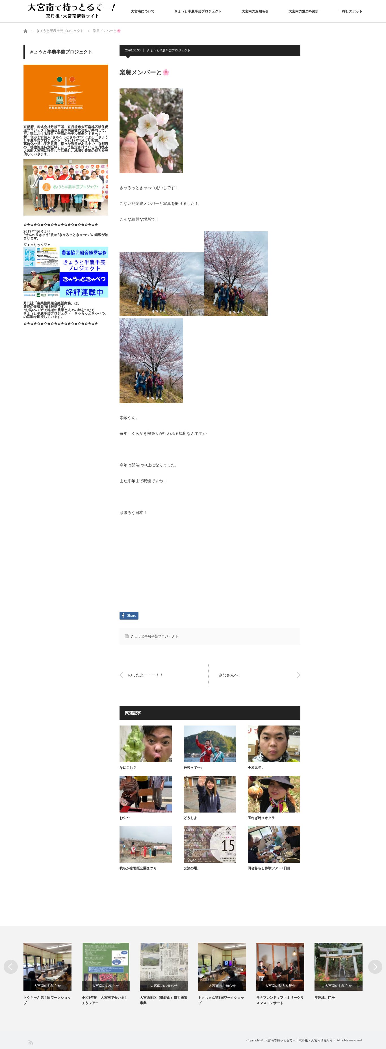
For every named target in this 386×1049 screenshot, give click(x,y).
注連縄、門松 (325, 998)
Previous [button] (11, 967)
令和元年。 (256, 768)
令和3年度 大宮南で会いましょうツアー (105, 1000)
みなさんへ (228, 675)
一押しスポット (351, 11)
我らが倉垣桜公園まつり (138, 868)
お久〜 (125, 818)
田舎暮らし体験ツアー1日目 (269, 868)
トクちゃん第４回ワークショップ (47, 1000)
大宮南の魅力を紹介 (304, 11)
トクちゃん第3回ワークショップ (221, 1000)
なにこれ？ (128, 768)
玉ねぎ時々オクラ (261, 818)
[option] (52, 974)
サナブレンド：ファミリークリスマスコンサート (280, 1000)
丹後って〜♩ (194, 768)
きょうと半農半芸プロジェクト (198, 11)
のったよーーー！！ (146, 675)
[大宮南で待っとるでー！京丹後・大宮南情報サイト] (72, 11)
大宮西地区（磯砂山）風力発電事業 (163, 1000)
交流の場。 (192, 868)
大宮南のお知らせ (255, 11)
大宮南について (143, 11)
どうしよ (190, 818)
